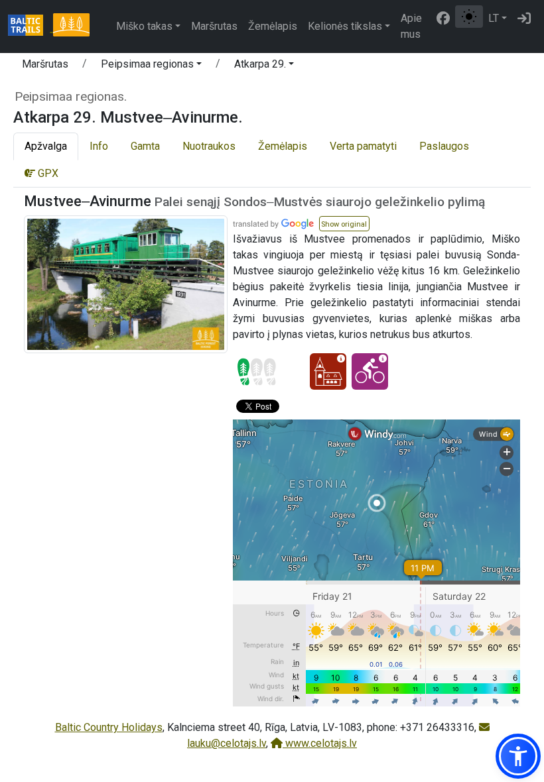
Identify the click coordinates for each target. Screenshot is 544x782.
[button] (151, 66)
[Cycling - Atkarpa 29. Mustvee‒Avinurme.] (370, 371)
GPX (46, 173)
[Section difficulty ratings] (257, 371)
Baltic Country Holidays (109, 727)
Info (99, 146)
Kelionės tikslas (345, 26)
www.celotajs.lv (320, 743)
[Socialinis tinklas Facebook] (443, 18)
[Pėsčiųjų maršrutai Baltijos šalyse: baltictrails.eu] (30, 26)
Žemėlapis (272, 26)
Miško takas (144, 26)
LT (493, 18)
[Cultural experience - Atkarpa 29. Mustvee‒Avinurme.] (328, 371)
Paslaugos (444, 146)
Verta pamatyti (363, 146)
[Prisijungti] (524, 18)
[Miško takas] (71, 26)
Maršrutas (214, 26)
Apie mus (411, 26)
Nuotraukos (209, 146)
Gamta (145, 146)
